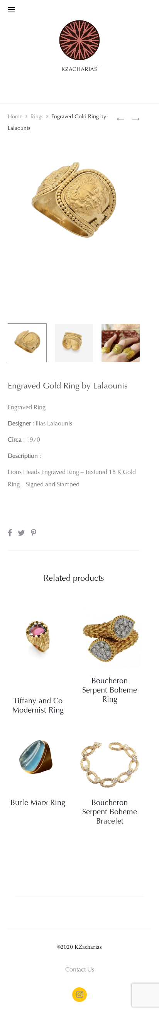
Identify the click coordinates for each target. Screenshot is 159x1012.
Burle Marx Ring (37, 803)
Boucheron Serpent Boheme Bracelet (109, 812)
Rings (36, 117)
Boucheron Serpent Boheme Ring (109, 690)
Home (15, 117)
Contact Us (79, 970)
